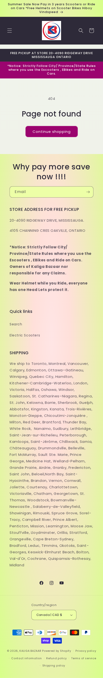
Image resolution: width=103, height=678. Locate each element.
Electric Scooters (25, 335)
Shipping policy (53, 665)
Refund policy (56, 658)
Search (16, 324)
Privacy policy (85, 651)
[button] (9, 30)
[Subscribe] (88, 192)
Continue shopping (52, 131)
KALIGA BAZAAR (30, 651)
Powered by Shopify (56, 651)
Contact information (26, 658)
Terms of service (83, 658)
